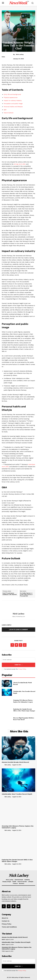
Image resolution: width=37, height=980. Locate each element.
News (3, 939)
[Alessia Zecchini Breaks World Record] (7, 683)
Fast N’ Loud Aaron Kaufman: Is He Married (10, 593)
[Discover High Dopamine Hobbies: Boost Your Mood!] (7, 718)
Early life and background (12, 94)
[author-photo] (3, 765)
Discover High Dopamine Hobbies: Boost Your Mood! (23, 718)
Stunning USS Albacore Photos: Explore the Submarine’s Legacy (23, 701)
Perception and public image (13, 103)
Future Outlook (8, 113)
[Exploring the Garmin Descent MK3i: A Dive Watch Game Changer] (7, 709)
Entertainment (19, 39)
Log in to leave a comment (18, 629)
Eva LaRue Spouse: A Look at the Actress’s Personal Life (26, 594)
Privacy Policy (22, 669)
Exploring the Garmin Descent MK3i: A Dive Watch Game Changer (24, 710)
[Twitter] (16, 645)
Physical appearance (10, 97)
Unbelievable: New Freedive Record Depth (17, 794)
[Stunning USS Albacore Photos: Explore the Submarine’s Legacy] (7, 701)
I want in (17, 664)
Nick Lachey (20, 54)
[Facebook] (12, 645)
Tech (3, 951)
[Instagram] (9, 906)
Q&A (5, 110)
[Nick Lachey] (18, 606)
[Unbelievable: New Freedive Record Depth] (7, 692)
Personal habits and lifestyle (13, 106)
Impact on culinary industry (13, 100)
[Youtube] (18, 906)
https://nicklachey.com (18, 616)
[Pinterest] (20, 645)
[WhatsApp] (24, 645)
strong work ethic (20, 164)
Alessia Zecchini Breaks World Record (15, 762)
